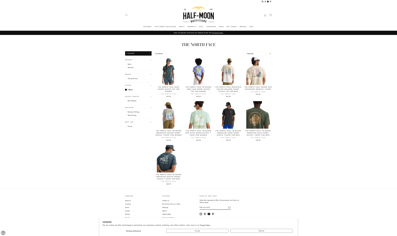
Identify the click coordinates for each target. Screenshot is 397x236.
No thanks (198, 157)
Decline (261, 231)
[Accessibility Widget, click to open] (3, 233)
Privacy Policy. (205, 225)
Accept (197, 231)
